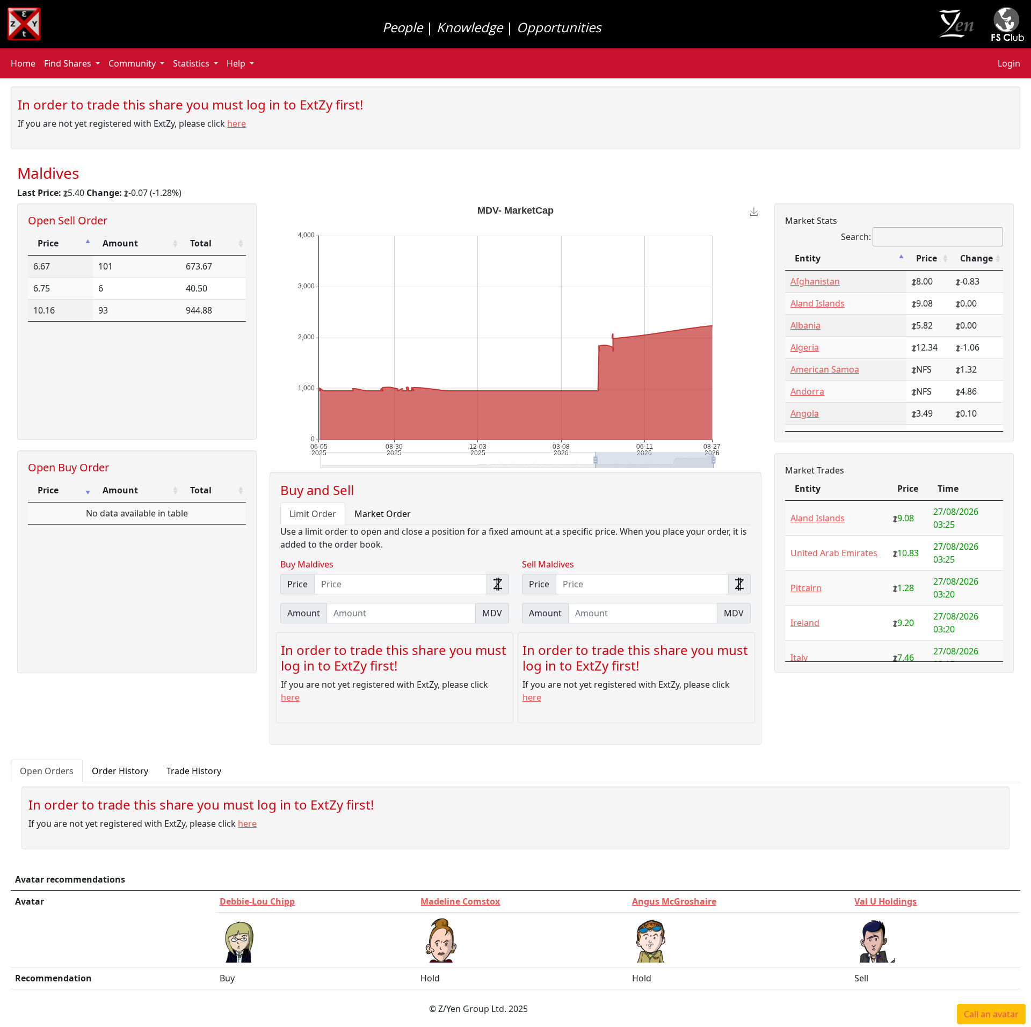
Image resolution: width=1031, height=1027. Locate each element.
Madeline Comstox (460, 901)
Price (48, 243)
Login (1009, 63)
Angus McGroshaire (674, 901)
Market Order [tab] (382, 514)
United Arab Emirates (833, 553)
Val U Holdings (885, 901)
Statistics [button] (191, 63)
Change (976, 258)
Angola (804, 413)
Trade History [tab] (193, 771)
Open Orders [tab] (47, 771)
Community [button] (132, 63)
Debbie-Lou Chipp (257, 901)
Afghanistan (815, 281)
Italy (799, 658)
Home (23, 63)
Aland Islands (817, 303)
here (236, 123)
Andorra (807, 391)
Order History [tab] (120, 771)
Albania (805, 325)
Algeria (804, 347)
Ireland (804, 623)
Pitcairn (806, 588)
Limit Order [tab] (312, 514)
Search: (856, 237)
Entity (808, 258)
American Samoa (824, 369)
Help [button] (236, 63)
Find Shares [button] (67, 63)
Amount (120, 243)
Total (201, 243)
